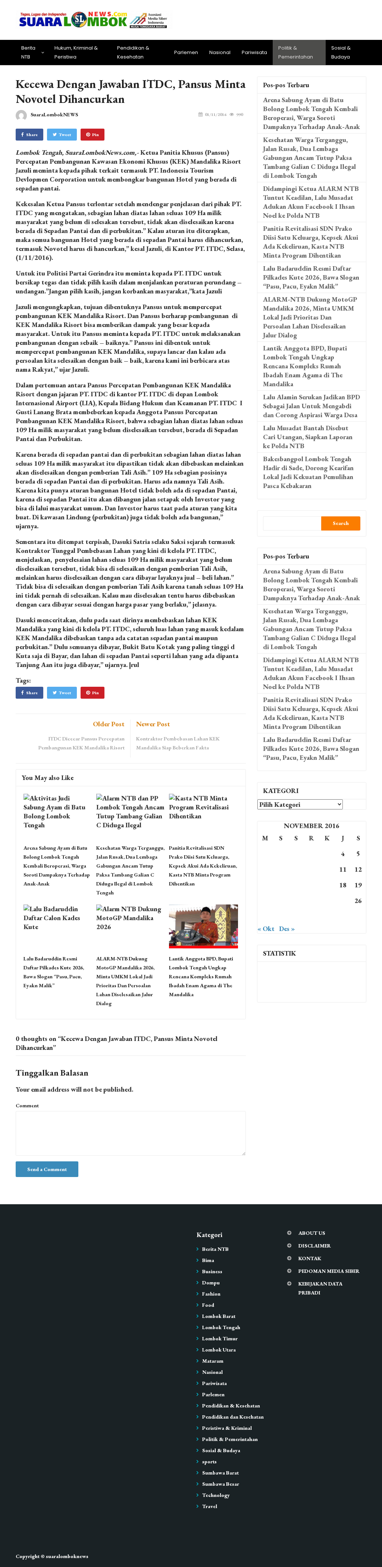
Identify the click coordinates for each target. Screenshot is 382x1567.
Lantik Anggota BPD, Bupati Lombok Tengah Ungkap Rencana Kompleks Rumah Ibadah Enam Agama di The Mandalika (201, 976)
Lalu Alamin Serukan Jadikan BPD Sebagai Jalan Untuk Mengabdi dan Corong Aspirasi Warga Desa (311, 406)
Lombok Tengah (221, 1327)
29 (296, 916)
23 (311, 900)
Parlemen (186, 52)
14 (280, 885)
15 (296, 885)
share (32, 135)
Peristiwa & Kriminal (227, 1428)
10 (327, 869)
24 (327, 900)
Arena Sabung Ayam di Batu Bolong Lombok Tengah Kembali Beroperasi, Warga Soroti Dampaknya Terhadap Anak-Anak (57, 865)
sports (209, 1461)
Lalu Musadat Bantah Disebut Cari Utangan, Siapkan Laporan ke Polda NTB (308, 437)
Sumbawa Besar (220, 1484)
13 (265, 885)
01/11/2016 (215, 114)
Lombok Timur (220, 1338)
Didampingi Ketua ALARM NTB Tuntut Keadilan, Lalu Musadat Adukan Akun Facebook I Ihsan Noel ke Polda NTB (311, 202)
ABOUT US (311, 1233)
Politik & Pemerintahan (295, 52)
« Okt (266, 928)
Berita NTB (28, 52)
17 (327, 885)
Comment (27, 1105)
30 (311, 916)
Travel (209, 1506)
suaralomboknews (67, 1556)
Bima (208, 1260)
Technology (216, 1495)
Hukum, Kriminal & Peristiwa (76, 52)
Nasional (220, 52)
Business (212, 1271)
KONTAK (309, 1258)
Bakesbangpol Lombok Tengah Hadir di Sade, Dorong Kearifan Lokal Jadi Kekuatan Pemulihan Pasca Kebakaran (308, 472)
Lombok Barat (218, 1316)
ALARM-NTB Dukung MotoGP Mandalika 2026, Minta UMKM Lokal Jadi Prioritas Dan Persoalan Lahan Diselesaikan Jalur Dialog (310, 317)
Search (341, 523)
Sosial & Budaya (341, 52)
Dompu (211, 1282)
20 (265, 900)
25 (343, 900)
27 (265, 916)
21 (280, 900)
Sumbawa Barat (220, 1472)
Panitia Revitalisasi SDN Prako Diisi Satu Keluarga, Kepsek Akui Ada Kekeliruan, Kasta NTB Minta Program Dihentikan (203, 865)
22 (296, 900)
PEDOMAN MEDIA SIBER (329, 1271)
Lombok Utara (219, 1349)
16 (311, 885)
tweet (65, 135)
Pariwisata (254, 52)
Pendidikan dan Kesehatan (233, 1416)
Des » (287, 928)
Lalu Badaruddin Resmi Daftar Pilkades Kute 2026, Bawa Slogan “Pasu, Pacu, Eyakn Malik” (311, 277)
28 (280, 916)
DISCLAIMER (314, 1245)
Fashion (211, 1293)
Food (208, 1305)
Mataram (212, 1360)
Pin (95, 135)
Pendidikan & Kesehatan (133, 52)
